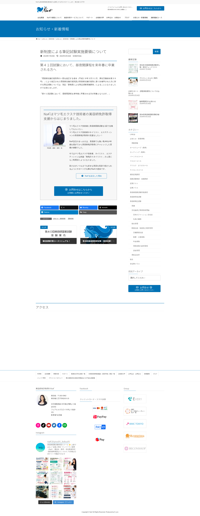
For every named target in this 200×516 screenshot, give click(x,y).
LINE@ (132, 134)
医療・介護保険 (139, 237)
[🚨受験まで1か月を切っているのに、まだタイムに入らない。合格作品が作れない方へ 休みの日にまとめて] (70, 492)
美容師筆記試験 (135, 201)
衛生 (131, 259)
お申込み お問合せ (134, 374)
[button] (91, 176)
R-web (116, 512)
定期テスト (134, 183)
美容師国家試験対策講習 (139, 192)
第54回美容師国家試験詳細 (149, 114)
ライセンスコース (136, 170)
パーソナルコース (136, 156)
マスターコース (135, 161)
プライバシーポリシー (56, 378)
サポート (65, 374)
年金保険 (136, 241)
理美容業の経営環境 (140, 246)
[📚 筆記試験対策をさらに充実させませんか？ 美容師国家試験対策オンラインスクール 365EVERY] (56, 464)
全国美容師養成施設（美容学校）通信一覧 (102, 374)
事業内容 (56, 374)
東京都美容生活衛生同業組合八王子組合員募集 (80, 378)
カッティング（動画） (138, 152)
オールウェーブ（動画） (139, 148)
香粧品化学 (136, 255)
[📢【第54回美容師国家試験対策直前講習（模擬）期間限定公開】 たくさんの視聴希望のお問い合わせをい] (70, 478)
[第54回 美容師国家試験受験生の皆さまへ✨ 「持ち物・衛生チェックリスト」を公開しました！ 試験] (56, 478)
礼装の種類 (137, 219)
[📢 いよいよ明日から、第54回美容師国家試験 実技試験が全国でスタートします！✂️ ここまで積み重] (70, 464)
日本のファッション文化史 (143, 215)
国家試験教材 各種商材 (139, 179)
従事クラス (134, 188)
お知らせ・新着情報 (59, 218)
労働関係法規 (138, 232)
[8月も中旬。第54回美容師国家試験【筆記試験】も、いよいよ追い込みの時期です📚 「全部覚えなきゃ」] (42, 464)
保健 (133, 206)
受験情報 (70, 218)
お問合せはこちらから (152, 8)
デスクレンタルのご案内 (148, 78)
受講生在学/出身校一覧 (78, 374)
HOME (39, 374)
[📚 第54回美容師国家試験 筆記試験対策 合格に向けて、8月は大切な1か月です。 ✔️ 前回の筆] (42, 478)
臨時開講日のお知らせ (148, 101)
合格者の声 (121, 374)
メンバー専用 (41, 378)
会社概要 (47, 374)
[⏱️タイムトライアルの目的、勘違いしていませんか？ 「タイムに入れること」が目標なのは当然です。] (56, 492)
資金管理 (136, 250)
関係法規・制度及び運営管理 (142, 228)
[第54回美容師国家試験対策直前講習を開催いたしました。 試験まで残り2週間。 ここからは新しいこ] (42, 492)
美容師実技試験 (135, 197)
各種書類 (147, 374)
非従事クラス (135, 264)
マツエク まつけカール (139, 165)
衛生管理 (135, 224)
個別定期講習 (135, 174)
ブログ (155, 374)
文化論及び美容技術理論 (140, 210)
